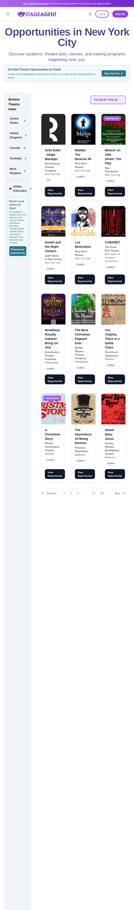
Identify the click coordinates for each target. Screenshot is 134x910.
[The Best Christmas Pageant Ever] (83, 309)
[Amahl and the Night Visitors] (53, 221)
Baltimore (80, 454)
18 (102, 493)
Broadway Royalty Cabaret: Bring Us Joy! (52, 338)
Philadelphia (51, 362)
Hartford (109, 359)
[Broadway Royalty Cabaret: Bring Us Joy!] (53, 309)
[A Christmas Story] (53, 409)
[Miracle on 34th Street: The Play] (113, 129)
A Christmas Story (52, 434)
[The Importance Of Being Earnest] (83, 409)
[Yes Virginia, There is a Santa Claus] (113, 309)
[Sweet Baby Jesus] (113, 409)
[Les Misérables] (83, 221)
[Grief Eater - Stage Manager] (53, 129)
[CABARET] (113, 221)
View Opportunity (55, 192)
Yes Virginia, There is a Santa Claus (112, 338)
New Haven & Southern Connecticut (112, 257)
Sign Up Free (112, 73)
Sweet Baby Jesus (109, 434)
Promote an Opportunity (18, 251)
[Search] (90, 13)
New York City (52, 174)
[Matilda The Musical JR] (83, 129)
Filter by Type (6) (106, 99)
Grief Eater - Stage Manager (53, 155)
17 (93, 493)
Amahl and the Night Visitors (53, 247)
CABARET (112, 242)
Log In (102, 14)
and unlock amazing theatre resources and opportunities (67, 3)
